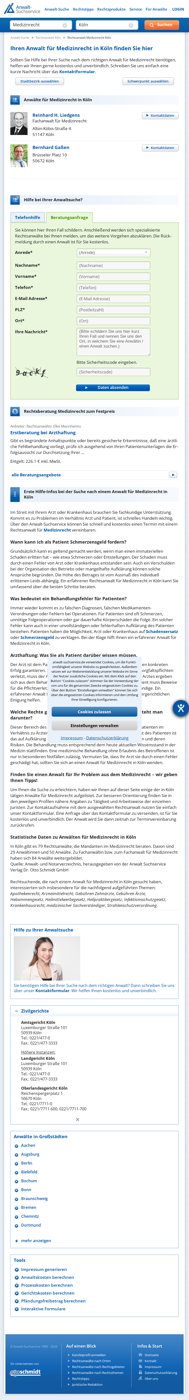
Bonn (26, 1189)
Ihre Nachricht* (31, 331)
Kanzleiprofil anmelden (89, 1355)
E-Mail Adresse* (31, 298)
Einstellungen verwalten (95, 725)
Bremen (28, 1207)
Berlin (26, 1163)
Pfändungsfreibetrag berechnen (53, 1301)
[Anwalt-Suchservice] (31, 11)
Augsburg (30, 1154)
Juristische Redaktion (87, 1384)
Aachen (28, 1145)
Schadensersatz (162, 631)
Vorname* (25, 276)
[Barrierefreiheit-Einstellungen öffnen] (181, 708)
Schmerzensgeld (37, 637)
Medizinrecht (57, 530)
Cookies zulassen (94, 712)
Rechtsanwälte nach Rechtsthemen (98, 1373)
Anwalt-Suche (57, 9)
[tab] (39, 81)
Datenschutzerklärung (107, 738)
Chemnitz (30, 1216)
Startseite (152, 1355)
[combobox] (114, 253)
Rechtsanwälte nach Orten (91, 1361)
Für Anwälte (156, 9)
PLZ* (20, 309)
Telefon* (24, 287)
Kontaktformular (77, 71)
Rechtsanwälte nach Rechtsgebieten (98, 1367)
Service (135, 9)
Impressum (72, 738)
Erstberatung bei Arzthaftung (43, 432)
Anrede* (23, 252)
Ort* (19, 320)
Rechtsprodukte (111, 9)
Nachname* (27, 265)
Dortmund (31, 1225)
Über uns (151, 1378)
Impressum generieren (44, 1269)
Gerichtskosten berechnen (48, 1293)
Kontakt (151, 1361)
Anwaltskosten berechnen (47, 1277)
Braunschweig (34, 1198)
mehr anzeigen (36, 1240)
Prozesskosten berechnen (47, 1285)
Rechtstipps (83, 9)
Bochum (29, 1180)
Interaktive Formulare (43, 1309)
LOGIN (178, 9)
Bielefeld (29, 1172)
